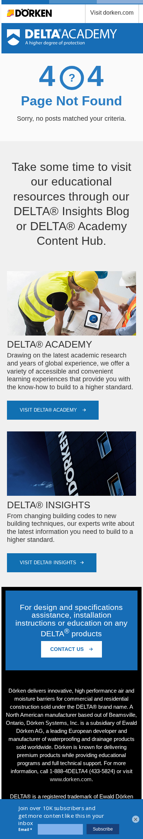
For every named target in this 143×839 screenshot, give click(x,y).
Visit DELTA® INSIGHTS (48, 562)
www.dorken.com (71, 779)
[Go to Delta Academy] (62, 43)
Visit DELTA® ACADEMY (49, 410)
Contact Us (67, 649)
